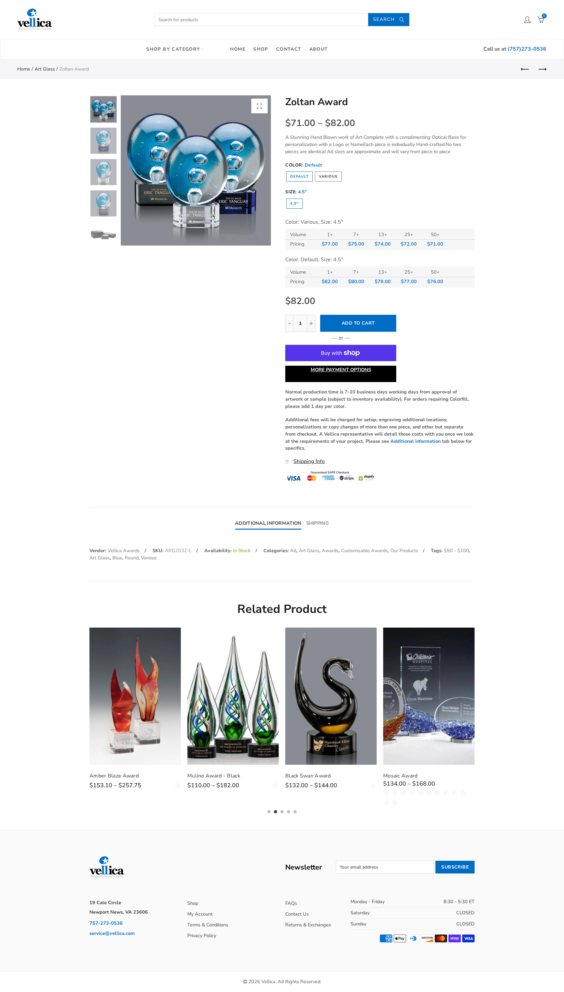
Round (131, 557)
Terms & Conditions (207, 924)
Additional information (415, 441)
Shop (260, 49)
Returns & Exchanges (308, 924)
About (318, 49)
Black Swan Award (308, 776)
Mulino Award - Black (213, 776)
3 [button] (282, 811)
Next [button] (253, 170)
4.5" (294, 203)
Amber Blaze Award (114, 776)
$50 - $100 (456, 550)
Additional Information (268, 523)
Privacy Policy (201, 935)
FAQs (291, 903)
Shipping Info (309, 461)
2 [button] (275, 811)
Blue (117, 557)
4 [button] (288, 811)
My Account (199, 914)
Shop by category (173, 49)
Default (299, 176)
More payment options (341, 369)
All (293, 550)
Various (328, 176)
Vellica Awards (124, 550)
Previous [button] (138, 170)
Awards (330, 550)
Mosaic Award (400, 776)
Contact (289, 49)
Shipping (317, 523)
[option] (196, 170)
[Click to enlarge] (259, 106)
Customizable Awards (364, 550)
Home (238, 49)
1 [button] (269, 811)
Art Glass (45, 69)
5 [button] (295, 811)
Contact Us (297, 914)
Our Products (404, 550)
